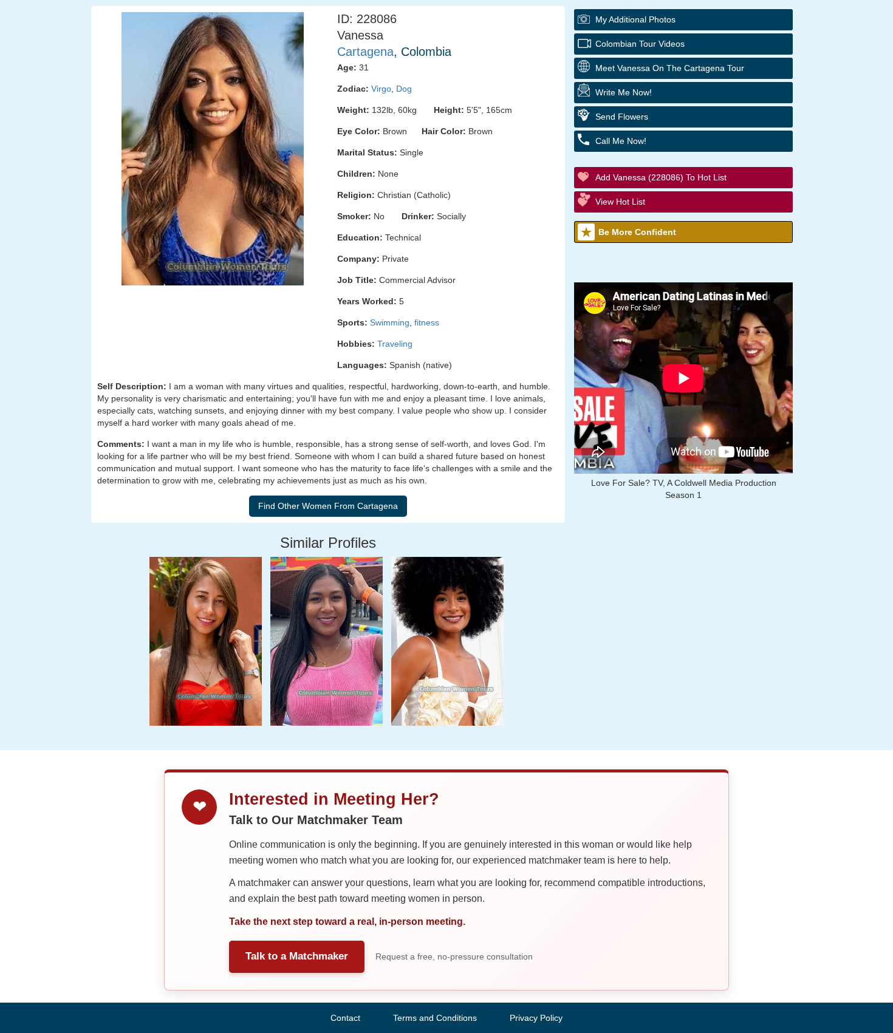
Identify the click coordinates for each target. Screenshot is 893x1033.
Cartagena (365, 51)
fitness (426, 322)
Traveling (394, 344)
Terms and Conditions (435, 1018)
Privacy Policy (536, 1018)
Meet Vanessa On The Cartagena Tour (669, 68)
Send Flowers (621, 116)
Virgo (381, 89)
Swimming (389, 322)
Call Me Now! (620, 141)
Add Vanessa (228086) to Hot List (661, 177)
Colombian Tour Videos (640, 44)
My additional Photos (635, 19)
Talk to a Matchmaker (296, 956)
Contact (345, 1018)
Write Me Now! (623, 92)
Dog (404, 89)
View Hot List (620, 201)
